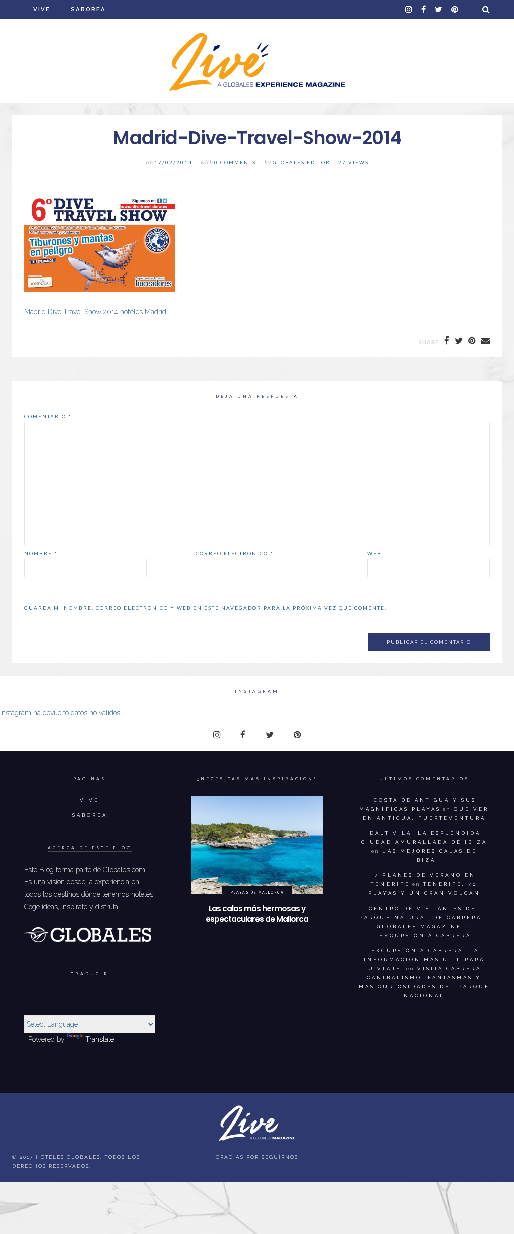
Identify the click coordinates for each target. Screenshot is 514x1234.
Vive (41, 9)
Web (374, 553)
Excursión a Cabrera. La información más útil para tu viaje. (424, 959)
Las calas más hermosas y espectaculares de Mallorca (257, 914)
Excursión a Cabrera (425, 935)
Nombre (41, 553)
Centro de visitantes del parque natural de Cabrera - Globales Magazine (424, 917)
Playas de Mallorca (257, 892)
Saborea (88, 9)
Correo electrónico (235, 553)
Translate (99, 1039)
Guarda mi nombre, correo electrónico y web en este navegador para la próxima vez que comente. (205, 608)
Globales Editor (301, 162)
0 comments (235, 162)
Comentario (48, 416)
